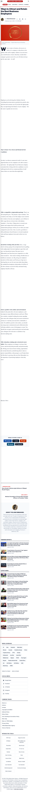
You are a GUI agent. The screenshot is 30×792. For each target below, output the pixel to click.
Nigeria (12, 657)
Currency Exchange (21, 767)
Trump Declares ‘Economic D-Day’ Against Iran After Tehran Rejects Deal (17, 551)
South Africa (22, 660)
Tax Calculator (22, 764)
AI (3, 647)
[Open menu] (2, 1)
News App (4, 718)
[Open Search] (28, 1)
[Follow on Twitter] (17, 19)
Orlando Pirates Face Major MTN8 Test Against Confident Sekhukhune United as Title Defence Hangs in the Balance (17, 575)
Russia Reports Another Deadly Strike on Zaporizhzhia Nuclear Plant (17, 564)
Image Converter (21, 737)
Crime (25, 650)
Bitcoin (4, 650)
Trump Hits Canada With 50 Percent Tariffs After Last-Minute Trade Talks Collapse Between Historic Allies (17, 597)
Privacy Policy (5, 723)
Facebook (8, 440)
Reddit (23, 440)
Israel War (18, 655)
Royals (4, 660)
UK (3, 663)
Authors (4, 705)
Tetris (21, 755)
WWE (11, 665)
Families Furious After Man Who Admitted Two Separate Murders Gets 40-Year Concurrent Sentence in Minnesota (17, 612)
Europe (18, 652)
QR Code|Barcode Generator (21, 741)
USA (22, 663)
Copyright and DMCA (7, 709)
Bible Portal (21, 758)
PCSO (17, 657)
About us (4, 703)
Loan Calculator (8, 764)
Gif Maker (8, 740)
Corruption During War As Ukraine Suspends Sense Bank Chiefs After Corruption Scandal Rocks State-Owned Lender (18, 544)
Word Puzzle (21, 745)
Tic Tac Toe (21, 748)
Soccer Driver (8, 758)
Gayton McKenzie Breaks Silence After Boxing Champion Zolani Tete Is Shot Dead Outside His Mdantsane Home (18, 590)
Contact (4, 707)
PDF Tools (8, 737)
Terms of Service (6, 727)
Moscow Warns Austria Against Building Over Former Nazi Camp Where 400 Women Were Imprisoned (18, 558)
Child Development (8, 767)
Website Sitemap (6, 671)
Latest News (14, 4)
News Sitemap (15, 671)
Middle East (5, 657)
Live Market (8, 761)
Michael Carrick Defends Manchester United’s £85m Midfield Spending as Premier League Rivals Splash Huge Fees (18, 620)
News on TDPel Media (7, 721)
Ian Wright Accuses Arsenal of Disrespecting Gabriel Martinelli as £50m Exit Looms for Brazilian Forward (18, 627)
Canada (10, 650)
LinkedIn (11, 444)
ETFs (13, 652)
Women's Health (21, 761)
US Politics (16, 663)
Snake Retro (8, 748)
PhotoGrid (8, 745)
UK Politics (9, 663)
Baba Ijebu (19, 647)
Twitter (16, 440)
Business (5, 4)
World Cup (5, 665)
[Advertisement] (15, 71)
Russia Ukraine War (12, 660)
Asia (7, 647)
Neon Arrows (21, 751)
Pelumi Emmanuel (11, 18)
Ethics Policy (5, 714)
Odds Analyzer (8, 771)
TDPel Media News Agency (15, 1)
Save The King (8, 755)
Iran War (12, 655)
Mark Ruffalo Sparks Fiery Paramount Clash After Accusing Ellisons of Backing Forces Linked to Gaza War (17, 605)
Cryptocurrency (6, 652)
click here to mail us (18, 789)
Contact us (21, 4)
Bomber (8, 751)
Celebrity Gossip (18, 650)
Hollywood (5, 655)
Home (9, 4)
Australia (13, 647)
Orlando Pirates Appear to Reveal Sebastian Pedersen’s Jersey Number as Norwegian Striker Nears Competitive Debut (17, 583)
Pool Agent (23, 657)
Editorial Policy (5, 712)
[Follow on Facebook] (20, 19)
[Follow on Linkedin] (22, 19)
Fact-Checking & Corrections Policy (10, 716)
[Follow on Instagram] (25, 19)
